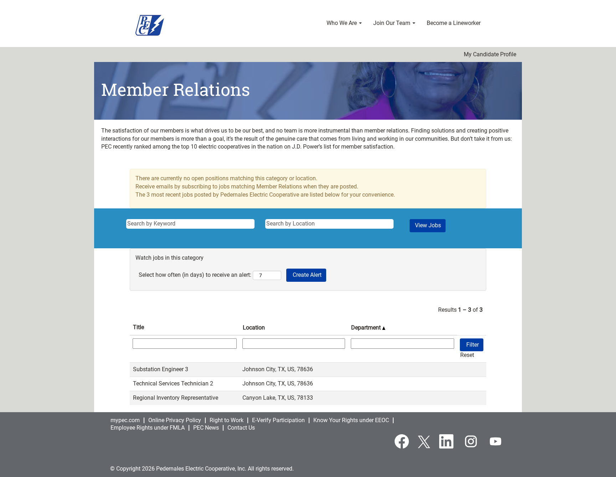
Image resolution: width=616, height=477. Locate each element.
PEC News (206, 427)
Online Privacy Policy (174, 420)
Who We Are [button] (342, 23)
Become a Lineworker (454, 23)
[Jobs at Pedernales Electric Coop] (149, 25)
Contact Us (241, 427)
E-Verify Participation (278, 420)
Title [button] (138, 327)
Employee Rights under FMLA (148, 427)
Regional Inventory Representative (175, 397)
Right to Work (226, 420)
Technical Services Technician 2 (173, 383)
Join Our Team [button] (392, 23)
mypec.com (125, 420)
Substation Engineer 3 (160, 369)
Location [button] (254, 327)
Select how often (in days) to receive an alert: (195, 274)
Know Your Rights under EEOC (351, 420)
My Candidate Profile (490, 54)
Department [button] (366, 327)
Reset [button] (467, 355)
